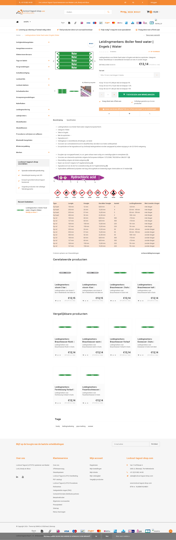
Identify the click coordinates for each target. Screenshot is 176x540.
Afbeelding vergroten (89, 82)
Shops (26, 22)
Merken (19, 152)
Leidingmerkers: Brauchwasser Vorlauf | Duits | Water (120, 340)
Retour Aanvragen (59, 512)
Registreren (94, 465)
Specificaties (71, 120)
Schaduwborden (22, 91)
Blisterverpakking (23, 146)
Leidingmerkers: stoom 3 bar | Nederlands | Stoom (64, 286)
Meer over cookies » (123, 536)
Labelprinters (21, 116)
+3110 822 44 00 (26, 2)
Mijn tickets (94, 472)
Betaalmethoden (58, 497)
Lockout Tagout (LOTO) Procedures (65, 483)
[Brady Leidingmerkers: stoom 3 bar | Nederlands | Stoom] (65, 272)
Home (17, 22)
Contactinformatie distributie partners (66, 494)
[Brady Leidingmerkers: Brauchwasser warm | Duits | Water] (92, 327)
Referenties (57, 487)
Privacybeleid (57, 505)
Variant (101, 70)
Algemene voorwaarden (61, 501)
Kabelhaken (20, 103)
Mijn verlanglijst (95, 476)
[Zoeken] (108, 12)
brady (58, 426)
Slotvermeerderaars (24, 54)
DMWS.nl (38, 526)
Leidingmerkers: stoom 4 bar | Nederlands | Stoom (91, 286)
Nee (107, 536)
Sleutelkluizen (21, 128)
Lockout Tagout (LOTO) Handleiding (65, 476)
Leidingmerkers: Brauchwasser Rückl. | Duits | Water (64, 340)
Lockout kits (20, 79)
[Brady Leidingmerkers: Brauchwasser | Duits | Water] (120, 272)
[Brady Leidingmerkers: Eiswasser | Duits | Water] (148, 327)
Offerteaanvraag (58, 469)
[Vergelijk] (125, 2)
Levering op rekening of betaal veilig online (35, 30)
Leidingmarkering (23, 109)
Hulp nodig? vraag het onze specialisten (116, 30)
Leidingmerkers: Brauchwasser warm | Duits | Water (92, 340)
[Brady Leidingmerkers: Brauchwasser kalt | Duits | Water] (148, 272)
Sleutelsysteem (58, 472)
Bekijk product (31, 212)
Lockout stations (22, 85)
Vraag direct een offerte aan (149, 30)
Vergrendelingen (22, 67)
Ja (96, 536)
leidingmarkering (68, 426)
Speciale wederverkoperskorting (33, 171)
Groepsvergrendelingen (25, 97)
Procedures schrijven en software (29, 134)
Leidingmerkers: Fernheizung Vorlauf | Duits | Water (64, 388)
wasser (90, 426)
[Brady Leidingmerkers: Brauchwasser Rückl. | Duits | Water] (65, 327)
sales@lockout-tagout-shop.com (141, 476)
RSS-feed (45, 526)
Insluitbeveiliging (22, 73)
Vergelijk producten (96, 479)
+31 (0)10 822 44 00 (136, 472)
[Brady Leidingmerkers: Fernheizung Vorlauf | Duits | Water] (65, 375)
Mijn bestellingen (96, 469)
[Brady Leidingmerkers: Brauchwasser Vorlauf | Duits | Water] (120, 327)
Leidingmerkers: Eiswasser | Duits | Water (146, 340)
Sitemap (56, 508)
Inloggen (154, 2)
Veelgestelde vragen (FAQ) (62, 490)
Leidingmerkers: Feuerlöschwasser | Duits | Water (91, 388)
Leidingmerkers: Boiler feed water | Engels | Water (42, 35)
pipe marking (80, 426)
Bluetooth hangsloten (24, 140)
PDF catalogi (57, 479)
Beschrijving (58, 120)
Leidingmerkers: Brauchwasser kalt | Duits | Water (146, 286)
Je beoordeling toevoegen (150, 253)
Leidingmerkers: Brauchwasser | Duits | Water (120, 286)
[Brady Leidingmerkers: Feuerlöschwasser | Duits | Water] (92, 375)
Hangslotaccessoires (24, 48)
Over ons (56, 465)
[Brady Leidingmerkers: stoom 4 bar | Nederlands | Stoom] (92, 272)
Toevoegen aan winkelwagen (140, 95)
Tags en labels (21, 61)
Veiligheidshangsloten (24, 42)
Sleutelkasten (21, 122)
